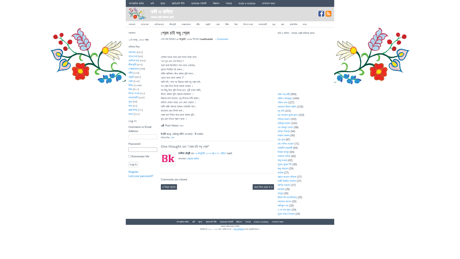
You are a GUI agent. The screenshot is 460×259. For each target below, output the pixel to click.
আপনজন (132, 24)
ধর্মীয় (198, 24)
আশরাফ (281, 189)
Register (133, 171)
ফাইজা (280, 172)
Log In (133, 164)
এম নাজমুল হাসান (285, 127)
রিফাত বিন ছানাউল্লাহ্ (287, 197)
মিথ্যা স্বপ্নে (169, 186)
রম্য (282, 24)
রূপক (305, 24)
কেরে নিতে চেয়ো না (263, 186)
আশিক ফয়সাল (284, 185)
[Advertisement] (305, 65)
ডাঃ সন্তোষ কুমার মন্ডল (288, 114)
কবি (152, 3)
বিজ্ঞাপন (216, 3)
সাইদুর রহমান (284, 119)
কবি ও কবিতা (162, 11)
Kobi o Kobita (247, 3)
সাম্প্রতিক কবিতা (136, 3)
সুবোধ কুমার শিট (285, 164)
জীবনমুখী (172, 24)
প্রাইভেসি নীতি (178, 3)
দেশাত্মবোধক (185, 24)
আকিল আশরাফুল (285, 98)
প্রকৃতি (207, 24)
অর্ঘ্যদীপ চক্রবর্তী (285, 147)
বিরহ (236, 24)
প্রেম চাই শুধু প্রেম (175, 32)
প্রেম (218, 24)
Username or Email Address (139, 129)
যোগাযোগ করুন (268, 3)
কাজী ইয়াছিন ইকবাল (287, 180)
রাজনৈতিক (293, 24)
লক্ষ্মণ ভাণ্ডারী (284, 94)
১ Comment (221, 39)
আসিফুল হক (283, 205)
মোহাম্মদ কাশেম (284, 201)
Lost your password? (140, 176)
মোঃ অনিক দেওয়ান (286, 143)
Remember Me (140, 156)
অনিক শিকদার (284, 131)
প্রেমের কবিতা (193, 158)
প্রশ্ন (162, 3)
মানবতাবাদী (263, 24)
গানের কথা (145, 24)
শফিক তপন (283, 102)
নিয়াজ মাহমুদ (283, 151)
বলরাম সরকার (283, 135)
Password (134, 143)
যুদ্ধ (273, 24)
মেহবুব (280, 193)
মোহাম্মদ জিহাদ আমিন (287, 106)
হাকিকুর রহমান (284, 123)
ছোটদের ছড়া (159, 24)
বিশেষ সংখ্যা (248, 24)
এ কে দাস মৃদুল (284, 209)
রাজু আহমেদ (283, 168)
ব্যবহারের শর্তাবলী (198, 3)
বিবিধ (227, 24)
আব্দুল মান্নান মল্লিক (287, 176)
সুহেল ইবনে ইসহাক (286, 213)
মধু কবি (281, 110)
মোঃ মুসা (281, 139)
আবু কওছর (282, 160)
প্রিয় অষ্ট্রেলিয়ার (239, 229)
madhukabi (206, 39)
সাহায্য (229, 3)
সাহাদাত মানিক (284, 156)
